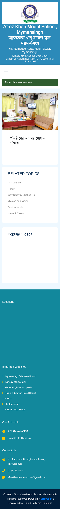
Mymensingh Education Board (20, 376)
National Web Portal (15, 409)
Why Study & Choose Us (21, 195)
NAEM (8, 398)
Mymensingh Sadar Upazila (18, 387)
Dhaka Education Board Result (20, 393)
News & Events (16, 213)
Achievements (15, 207)
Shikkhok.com (12, 404)
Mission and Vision (18, 201)
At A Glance (14, 182)
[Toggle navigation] (6, 70)
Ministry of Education (15, 381)
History (11, 188)
